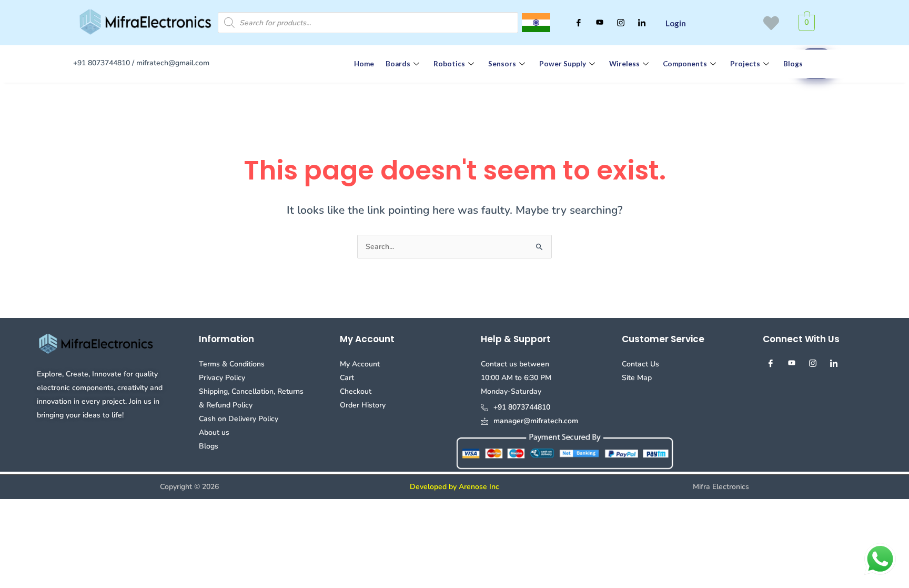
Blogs (793, 63)
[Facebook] (579, 23)
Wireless (624, 63)
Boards (398, 63)
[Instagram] (621, 23)
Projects (745, 63)
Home (364, 63)
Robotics (449, 63)
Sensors (502, 63)
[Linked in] (642, 23)
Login (675, 23)
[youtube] (600, 23)
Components (685, 63)
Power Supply (562, 63)
